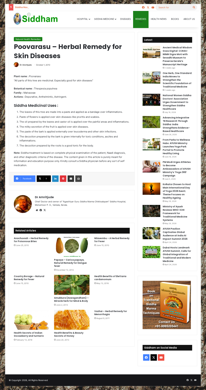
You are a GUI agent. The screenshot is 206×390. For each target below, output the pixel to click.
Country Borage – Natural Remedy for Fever (29, 278)
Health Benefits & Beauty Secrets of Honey (68, 334)
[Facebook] (41, 210)
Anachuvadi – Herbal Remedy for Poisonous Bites (31, 240)
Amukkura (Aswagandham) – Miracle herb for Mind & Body (71, 299)
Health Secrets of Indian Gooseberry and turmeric (29, 334)
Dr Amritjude (26, 65)
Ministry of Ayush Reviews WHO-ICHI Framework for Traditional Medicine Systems (175, 213)
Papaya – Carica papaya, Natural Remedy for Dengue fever (70, 263)
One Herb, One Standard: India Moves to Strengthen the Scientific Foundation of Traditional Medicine (177, 80)
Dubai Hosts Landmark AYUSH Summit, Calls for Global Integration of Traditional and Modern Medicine (177, 254)
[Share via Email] (71, 178)
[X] (45, 210)
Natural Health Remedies (28, 39)
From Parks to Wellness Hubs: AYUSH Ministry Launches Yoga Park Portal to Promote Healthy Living (176, 146)
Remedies (140, 19)
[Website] (37, 210)
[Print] (78, 178)
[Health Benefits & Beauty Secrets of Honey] (71, 320)
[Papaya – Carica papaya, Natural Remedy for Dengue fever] (71, 247)
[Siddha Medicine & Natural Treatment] (38, 19)
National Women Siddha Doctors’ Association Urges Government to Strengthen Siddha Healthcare (177, 102)
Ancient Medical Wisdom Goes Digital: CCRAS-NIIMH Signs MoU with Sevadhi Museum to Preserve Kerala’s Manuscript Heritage (177, 56)
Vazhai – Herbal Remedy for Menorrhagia (110, 313)
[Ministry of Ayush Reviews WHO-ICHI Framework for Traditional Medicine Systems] (151, 211)
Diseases (125, 19)
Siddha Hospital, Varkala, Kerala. (32, 7)
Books (175, 19)
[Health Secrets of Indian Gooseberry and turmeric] (31, 320)
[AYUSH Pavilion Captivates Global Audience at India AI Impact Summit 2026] (151, 233)
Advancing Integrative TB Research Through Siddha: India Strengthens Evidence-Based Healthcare (176, 124)
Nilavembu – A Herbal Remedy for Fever (111, 240)
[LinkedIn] (55, 178)
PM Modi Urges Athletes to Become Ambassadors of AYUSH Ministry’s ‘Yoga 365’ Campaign (177, 168)
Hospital (82, 19)
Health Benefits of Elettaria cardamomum (110, 278)
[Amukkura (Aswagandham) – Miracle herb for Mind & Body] (71, 285)
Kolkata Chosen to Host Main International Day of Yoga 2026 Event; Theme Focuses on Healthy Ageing (177, 191)
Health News (159, 19)
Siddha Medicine (104, 19)
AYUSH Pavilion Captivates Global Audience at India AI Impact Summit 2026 (175, 234)
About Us (189, 19)
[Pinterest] (63, 178)
